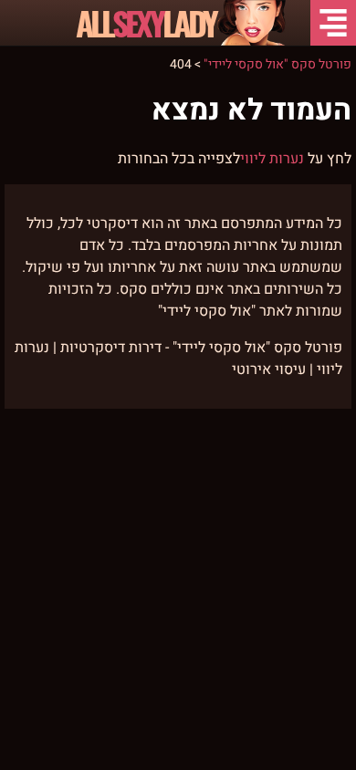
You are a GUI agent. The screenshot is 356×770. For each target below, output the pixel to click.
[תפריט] (333, 23)
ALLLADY (145, 23)
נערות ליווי (272, 159)
